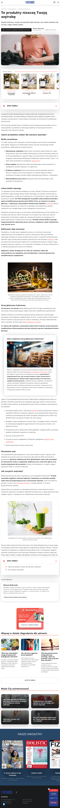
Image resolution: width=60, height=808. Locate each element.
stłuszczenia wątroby (33, 322)
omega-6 (51, 239)
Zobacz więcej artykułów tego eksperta (15, 597)
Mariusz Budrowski (38, 28)
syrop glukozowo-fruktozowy (38, 372)
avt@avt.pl (25, 803)
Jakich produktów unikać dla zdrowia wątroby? (24, 567)
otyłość (34, 410)
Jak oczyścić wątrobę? (16, 570)
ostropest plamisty (23, 483)
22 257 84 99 (28, 799)
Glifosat (49, 203)
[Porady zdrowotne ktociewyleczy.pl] (4, 804)
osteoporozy (35, 161)
